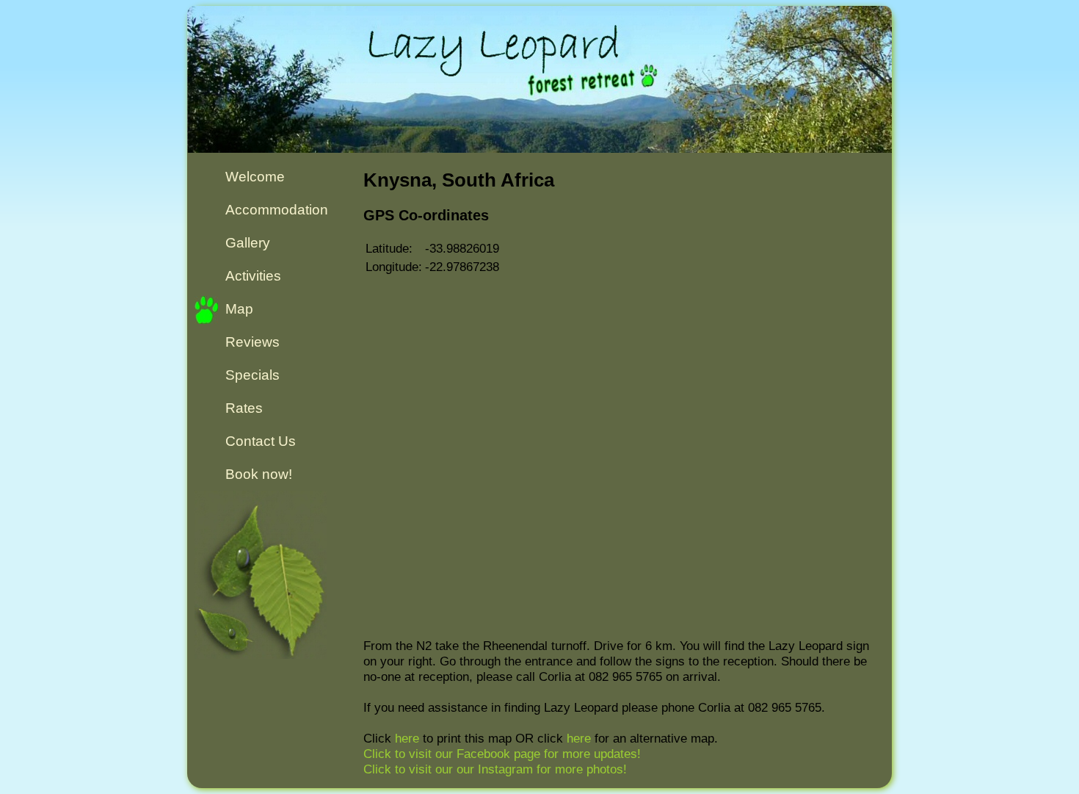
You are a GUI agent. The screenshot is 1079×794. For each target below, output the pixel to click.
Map (239, 309)
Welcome (255, 176)
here (407, 738)
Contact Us (260, 441)
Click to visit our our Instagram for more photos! (495, 769)
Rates (244, 408)
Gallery (247, 242)
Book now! (258, 474)
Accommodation (276, 209)
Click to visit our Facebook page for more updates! (502, 753)
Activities (253, 276)
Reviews (252, 342)
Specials (252, 375)
